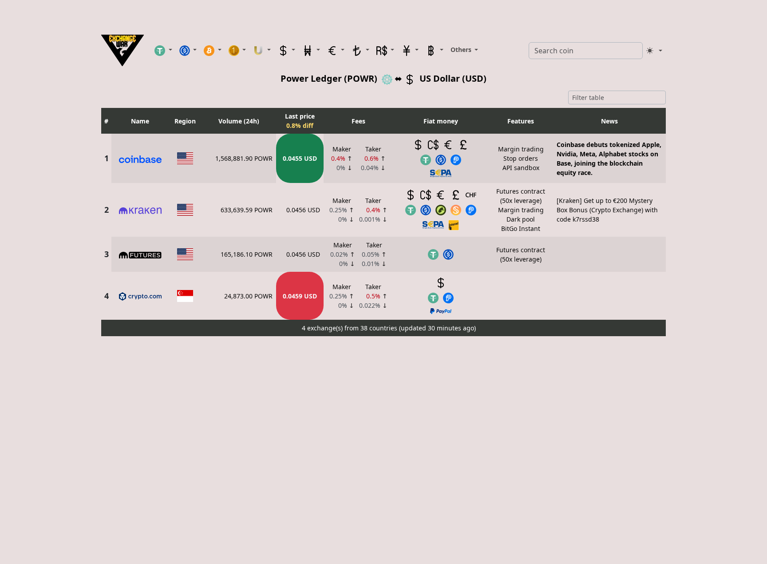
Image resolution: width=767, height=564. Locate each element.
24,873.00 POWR (248, 296)
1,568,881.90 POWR (244, 158)
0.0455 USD (300, 158)
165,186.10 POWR (247, 254)
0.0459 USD (300, 296)
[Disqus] (383, 451)
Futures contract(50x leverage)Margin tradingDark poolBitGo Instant (520, 210)
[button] (163, 50)
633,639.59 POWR (247, 210)
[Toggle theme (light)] (654, 50)
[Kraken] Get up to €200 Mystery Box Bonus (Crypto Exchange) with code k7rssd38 (607, 209)
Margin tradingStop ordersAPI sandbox (521, 158)
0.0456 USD (303, 210)
